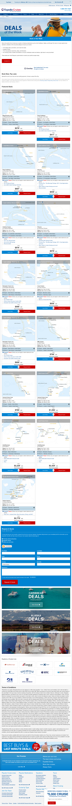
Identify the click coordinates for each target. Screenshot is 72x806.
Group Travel (39, 781)
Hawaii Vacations (40, 776)
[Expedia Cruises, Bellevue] (12, 10)
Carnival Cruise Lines (6, 775)
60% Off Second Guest (44, 129)
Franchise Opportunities (7, 794)
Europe (20, 778)
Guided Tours (56, 783)
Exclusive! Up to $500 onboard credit (12, 302)
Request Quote (27, 133)
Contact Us (65, 14)
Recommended (42, 188)
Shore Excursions (40, 791)
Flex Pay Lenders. (43, 80)
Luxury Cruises (22, 791)
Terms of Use (55, 80)
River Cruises (22, 793)
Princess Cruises (5, 783)
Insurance (38, 793)
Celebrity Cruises (5, 776)
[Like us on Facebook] (70, 5)
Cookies (15, 803)
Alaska (20, 775)
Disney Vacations (40, 780)
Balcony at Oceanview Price (45, 299)
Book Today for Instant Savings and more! (48, 186)
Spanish (67, 5)
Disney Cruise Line (6, 778)
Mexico (20, 781)
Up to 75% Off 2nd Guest (9, 240)
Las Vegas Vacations (40, 778)
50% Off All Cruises (8, 299)
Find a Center (60, 5)
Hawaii (20, 780)
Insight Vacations (57, 778)
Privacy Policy (50, 80)
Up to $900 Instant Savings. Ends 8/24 (47, 130)
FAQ (54, 788)
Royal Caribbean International (8, 784)
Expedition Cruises (23, 794)
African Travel (56, 780)
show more (42, 247)
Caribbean (21, 776)
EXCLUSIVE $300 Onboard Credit (11, 458)
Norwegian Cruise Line (7, 781)
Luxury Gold (55, 781)
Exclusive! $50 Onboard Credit (45, 240)
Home (3, 16)
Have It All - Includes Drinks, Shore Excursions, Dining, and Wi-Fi (18, 514)
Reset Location (38, 803)
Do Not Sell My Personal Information (26, 803)
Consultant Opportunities (7, 793)
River (5, 461)
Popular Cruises (22, 790)
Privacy (10, 803)
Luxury (5, 460)
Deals (33, 14)
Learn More (10, 133)
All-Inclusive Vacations (41, 775)
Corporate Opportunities (7, 796)
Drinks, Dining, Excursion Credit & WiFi (12, 301)
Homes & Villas (39, 783)
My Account (52, 5)
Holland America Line (6, 780)
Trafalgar (55, 776)
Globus (54, 775)
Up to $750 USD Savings (9, 242)
